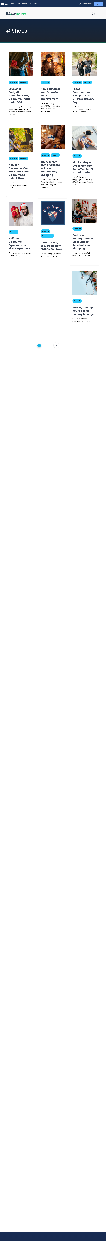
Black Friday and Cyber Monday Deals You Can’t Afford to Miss (83, 167)
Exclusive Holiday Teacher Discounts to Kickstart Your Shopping (83, 241)
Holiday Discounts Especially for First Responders (19, 243)
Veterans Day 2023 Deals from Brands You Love (51, 246)
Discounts (13, 82)
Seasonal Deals (47, 236)
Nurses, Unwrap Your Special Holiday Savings (83, 311)
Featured (23, 82)
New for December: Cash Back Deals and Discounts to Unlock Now (19, 171)
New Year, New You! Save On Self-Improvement (50, 94)
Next (60, 345)
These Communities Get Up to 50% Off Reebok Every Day (83, 95)
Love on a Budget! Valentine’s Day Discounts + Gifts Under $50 (19, 95)
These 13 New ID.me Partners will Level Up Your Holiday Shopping (50, 168)
